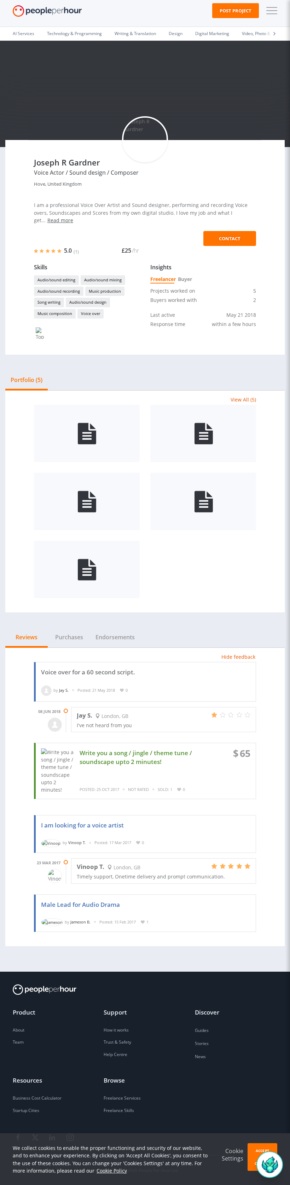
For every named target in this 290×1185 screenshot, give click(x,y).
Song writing (48, 302)
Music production (105, 291)
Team (18, 1042)
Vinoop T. (77, 842)
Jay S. (64, 690)
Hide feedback (238, 656)
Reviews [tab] (26, 637)
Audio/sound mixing (103, 279)
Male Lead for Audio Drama (80, 904)
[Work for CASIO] (203, 501)
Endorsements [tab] (115, 637)
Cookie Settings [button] (232, 1154)
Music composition (54, 313)
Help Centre (115, 1054)
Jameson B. (80, 922)
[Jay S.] (46, 690)
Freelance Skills (119, 1110)
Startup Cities (26, 1110)
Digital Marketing (212, 33)
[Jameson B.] (52, 922)
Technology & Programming (74, 33)
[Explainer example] (86, 433)
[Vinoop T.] (51, 842)
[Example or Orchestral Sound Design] (86, 569)
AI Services (23, 33)
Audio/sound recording (58, 291)
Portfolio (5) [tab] (26, 380)
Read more (60, 220)
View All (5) (243, 399)
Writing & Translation (135, 33)
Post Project (235, 10)
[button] (270, 11)
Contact (229, 238)
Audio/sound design (87, 302)
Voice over (90, 313)
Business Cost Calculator (37, 1098)
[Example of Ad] (86, 501)
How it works (116, 1030)
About (18, 1030)
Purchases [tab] (69, 637)
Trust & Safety (117, 1042)
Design (175, 33)
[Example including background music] (203, 433)
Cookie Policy (112, 1170)
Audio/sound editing (56, 279)
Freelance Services (122, 1098)
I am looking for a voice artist (82, 825)
